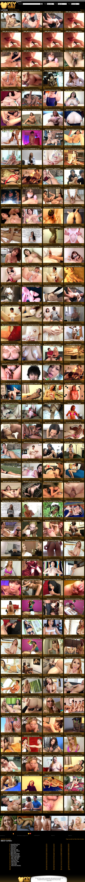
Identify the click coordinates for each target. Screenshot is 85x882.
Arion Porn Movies (16, 865)
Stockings (45, 714)
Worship (65, 597)
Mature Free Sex (15, 854)
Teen (47, 146)
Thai (9, 752)
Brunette (26, 186)
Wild (65, 654)
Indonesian (3, 361)
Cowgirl (23, 165)
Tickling (65, 185)
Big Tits (2, 127)
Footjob (27, 752)
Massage (24, 107)
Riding (65, 616)
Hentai (6, 68)
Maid (26, 29)
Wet (4, 205)
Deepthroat (66, 264)
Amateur (2, 28)
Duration (82, 839)
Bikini (65, 419)
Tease (47, 87)
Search (20, 4)
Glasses (65, 106)
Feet (26, 419)
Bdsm (5, 67)
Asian (70, 28)
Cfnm (2, 635)
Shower (44, 380)
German (47, 772)
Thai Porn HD (14, 845)
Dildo (50, 67)
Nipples (44, 106)
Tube (69, 4)
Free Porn (13, 848)
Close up (45, 401)
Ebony (28, 126)
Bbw (7, 106)
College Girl (69, 342)
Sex (5, 87)
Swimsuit (49, 225)
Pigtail (2, 537)
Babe (23, 263)
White (51, 713)
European (45, 244)
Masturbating (66, 68)
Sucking (23, 597)
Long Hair (45, 186)
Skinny (44, 145)
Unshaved (66, 87)
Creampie (68, 341)
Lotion (48, 29)
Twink (46, 812)
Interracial (24, 479)
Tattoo (26, 87)
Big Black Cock (69, 538)
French (23, 29)
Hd (30, 400)
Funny (5, 362)
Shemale (48, 126)
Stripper (48, 361)
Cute (46, 615)
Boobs (44, 165)
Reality (27, 28)
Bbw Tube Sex (15, 858)
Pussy (23, 106)
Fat (1, 106)
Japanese (7, 28)
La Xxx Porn (14, 860)
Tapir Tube (14, 864)
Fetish (47, 28)
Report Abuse (49, 880)
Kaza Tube (13, 852)
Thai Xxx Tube (14, 849)
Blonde (8, 145)
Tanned (65, 400)
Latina (50, 185)
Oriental (68, 126)
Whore (2, 67)
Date (45, 4)
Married (44, 302)
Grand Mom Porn (15, 844)
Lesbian (23, 225)
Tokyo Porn (14, 847)
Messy (44, 126)
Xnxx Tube (14, 862)
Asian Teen (3, 49)
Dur (56, 4)
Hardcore (6, 224)
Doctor (69, 145)
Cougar (5, 772)
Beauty (49, 596)
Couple (47, 264)
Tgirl (2, 498)
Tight (65, 28)
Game (68, 302)
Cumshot (2, 146)
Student (44, 342)
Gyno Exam (68, 146)
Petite (65, 67)
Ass (3, 29)
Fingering (27, 106)
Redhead (2, 734)
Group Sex (28, 538)
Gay (44, 812)
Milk (71, 126)
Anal (6, 557)
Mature (2, 87)
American (28, 478)
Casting (44, 439)
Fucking (7, 165)
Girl (28, 400)
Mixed (20, 29)
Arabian (2, 636)
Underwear (45, 811)
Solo (67, 28)
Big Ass (26, 303)
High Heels (48, 499)
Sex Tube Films (15, 857)
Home (19, 1)
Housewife (69, 811)
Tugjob (44, 362)
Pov (29, 322)
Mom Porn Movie (15, 853)
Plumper (44, 166)
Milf (70, 224)
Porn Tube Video (15, 856)
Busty (27, 263)
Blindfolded (3, 186)
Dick (68, 205)
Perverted (3, 556)
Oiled (44, 28)
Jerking (44, 361)
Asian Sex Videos (15, 850)
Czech (44, 146)
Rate (75, 839)
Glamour (2, 577)
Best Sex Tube (15, 861)
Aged (44, 87)
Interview (5, 694)
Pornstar (2, 264)
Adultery (47, 165)
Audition (44, 440)
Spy (25, 655)
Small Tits (5, 145)
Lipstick (65, 145)
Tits (1, 29)
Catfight (47, 792)
